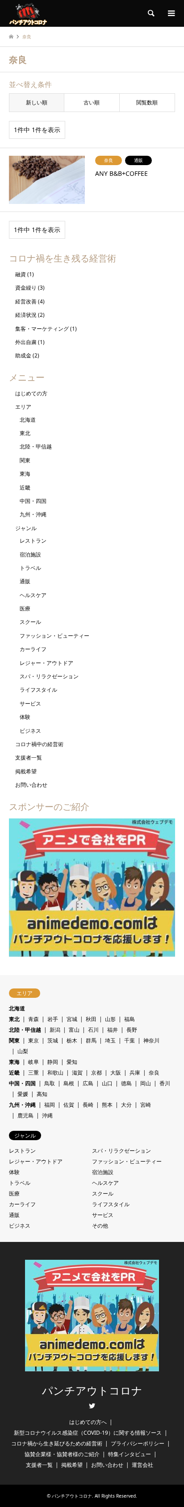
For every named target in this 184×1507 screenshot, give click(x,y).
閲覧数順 (147, 102)
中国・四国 (33, 501)
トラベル (30, 568)
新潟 (55, 1030)
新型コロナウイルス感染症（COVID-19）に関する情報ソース (88, 1432)
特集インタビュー (129, 1454)
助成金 (23, 355)
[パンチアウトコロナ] (28, 13)
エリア (23, 407)
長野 (131, 1030)
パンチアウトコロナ (92, 1391)
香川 (164, 1083)
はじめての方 (31, 393)
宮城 (72, 1019)
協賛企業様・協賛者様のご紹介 (62, 1454)
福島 (129, 1019)
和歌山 (55, 1072)
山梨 (22, 1051)
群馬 (91, 1040)
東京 (33, 1040)
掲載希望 (26, 771)
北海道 (28, 419)
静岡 (52, 1062)
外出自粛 (26, 342)
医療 (25, 608)
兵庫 (135, 1072)
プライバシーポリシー (137, 1443)
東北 (25, 433)
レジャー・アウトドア (46, 663)
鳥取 (49, 1083)
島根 (68, 1083)
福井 (112, 1030)
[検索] (150, 13)
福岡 (49, 1104)
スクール (30, 622)
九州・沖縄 (33, 514)
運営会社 (142, 1465)
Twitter (92, 1406)
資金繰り (26, 287)
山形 (110, 1019)
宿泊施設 (30, 554)
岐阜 (33, 1062)
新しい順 (36, 102)
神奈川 (151, 1040)
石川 (93, 1030)
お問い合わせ (31, 785)
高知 (42, 1094)
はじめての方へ (88, 1422)
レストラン (33, 540)
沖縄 (47, 1115)
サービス (30, 703)
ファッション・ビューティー (54, 635)
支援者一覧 (28, 757)
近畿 (25, 487)
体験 (25, 717)
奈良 (154, 1072)
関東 (25, 460)
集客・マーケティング (42, 328)
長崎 (88, 1104)
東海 (25, 473)
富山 (74, 1030)
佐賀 (68, 1104)
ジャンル (26, 528)
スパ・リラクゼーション (49, 676)
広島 (88, 1083)
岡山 (145, 1083)
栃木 (72, 1040)
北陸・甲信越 (36, 446)
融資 (20, 274)
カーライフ (33, 649)
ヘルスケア (33, 595)
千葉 (129, 1040)
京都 (96, 1072)
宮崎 (145, 1104)
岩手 (52, 1019)
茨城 (52, 1040)
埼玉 (110, 1040)
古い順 (92, 102)
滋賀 (77, 1072)
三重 (33, 1072)
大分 (126, 1104)
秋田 (91, 1019)
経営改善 (26, 301)
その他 (100, 1225)
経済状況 (26, 315)
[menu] (170, 13)
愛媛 (22, 1094)
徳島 (126, 1083)
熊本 (107, 1104)
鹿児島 (25, 1115)
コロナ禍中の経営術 (39, 744)
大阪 (115, 1072)
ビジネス (30, 731)
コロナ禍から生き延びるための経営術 (56, 1443)
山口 (107, 1083)
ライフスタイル (38, 689)
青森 (33, 1019)
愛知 (72, 1062)
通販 (25, 581)
